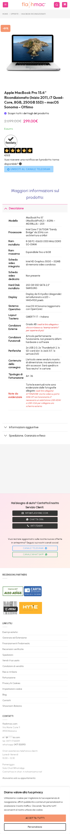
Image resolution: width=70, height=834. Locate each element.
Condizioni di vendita (13, 666)
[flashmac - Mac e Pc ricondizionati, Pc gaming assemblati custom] (33, 4)
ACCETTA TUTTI (35, 818)
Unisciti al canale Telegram (30, 169)
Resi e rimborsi (9, 672)
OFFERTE (15, 14)
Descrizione (16, 208)
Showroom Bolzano (12, 706)
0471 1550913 (19, 744)
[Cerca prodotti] (57, 5)
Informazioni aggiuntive (23, 427)
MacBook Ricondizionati (33, 14)
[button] (5, 5)
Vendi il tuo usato (10, 660)
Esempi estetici (10, 632)
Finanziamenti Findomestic (16, 643)
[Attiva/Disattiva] (5, 208)
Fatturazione (8, 677)
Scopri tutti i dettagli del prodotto (28, 113)
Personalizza (35, 826)
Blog (4, 694)
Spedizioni (7, 655)
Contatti (6, 700)
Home (5, 14)
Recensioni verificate (13, 649)
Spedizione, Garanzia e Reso (27, 435)
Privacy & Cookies (11, 683)
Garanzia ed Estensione (14, 637)
